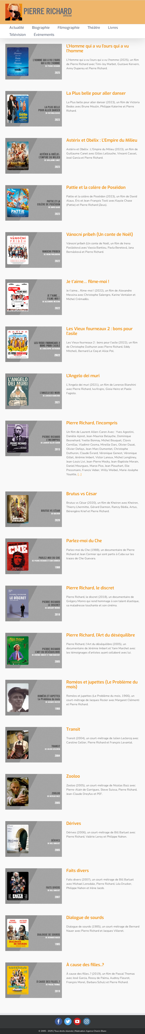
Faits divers (77, 870)
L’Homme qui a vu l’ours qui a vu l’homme (97, 48)
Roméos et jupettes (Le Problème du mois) (102, 684)
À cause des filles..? (85, 965)
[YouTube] (77, 1021)
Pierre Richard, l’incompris (91, 423)
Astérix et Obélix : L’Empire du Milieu (101, 140)
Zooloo (73, 776)
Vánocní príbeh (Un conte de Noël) (99, 234)
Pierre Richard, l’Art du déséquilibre (100, 635)
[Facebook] (58, 1021)
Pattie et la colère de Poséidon (96, 187)
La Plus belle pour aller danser (96, 93)
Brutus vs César (81, 494)
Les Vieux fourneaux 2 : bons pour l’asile (99, 331)
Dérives (73, 823)
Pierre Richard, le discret (90, 588)
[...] (80, 474)
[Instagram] (86, 1021)
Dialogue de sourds (85, 917)
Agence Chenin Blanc (96, 1031)
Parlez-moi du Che (84, 541)
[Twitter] (68, 1021)
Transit (73, 729)
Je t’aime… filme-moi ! (87, 281)
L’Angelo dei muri (83, 376)
